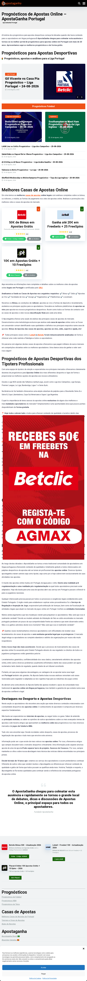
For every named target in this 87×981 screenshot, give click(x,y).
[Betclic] (43, 490)
